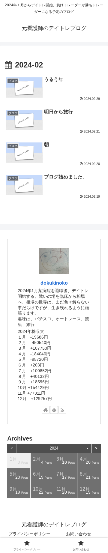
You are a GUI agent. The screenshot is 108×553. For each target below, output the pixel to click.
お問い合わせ (78, 533)
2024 (54, 448)
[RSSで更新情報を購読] (62, 410)
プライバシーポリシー (29, 533)
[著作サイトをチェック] (46, 410)
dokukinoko (54, 282)
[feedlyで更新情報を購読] (54, 410)
